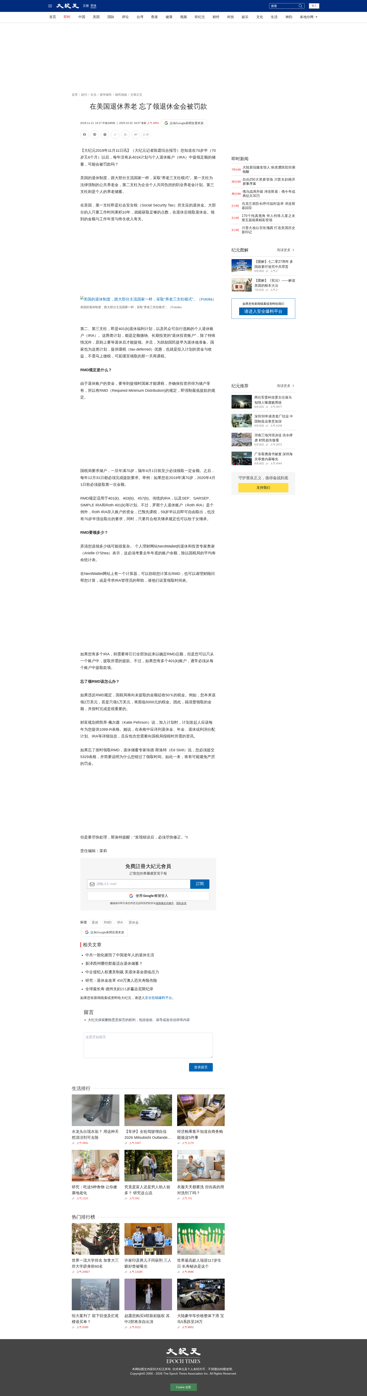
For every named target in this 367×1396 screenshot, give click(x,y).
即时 (67, 17)
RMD (108, 922)
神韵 (288, 17)
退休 (95, 922)
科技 (230, 17)
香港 (154, 17)
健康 (169, 17)
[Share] (74, 1143)
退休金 (133, 922)
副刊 (84, 94)
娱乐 (245, 17)
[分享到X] (105, 135)
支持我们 (263, 487)
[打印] (125, 135)
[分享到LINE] (94, 135)
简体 (93, 5)
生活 (274, 17)
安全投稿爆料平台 (158, 998)
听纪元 (200, 17)
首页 (52, 17)
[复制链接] (115, 134)
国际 (110, 17)
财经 (216, 17)
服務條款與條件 (165, 903)
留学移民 (106, 94)
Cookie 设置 (183, 1387)
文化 (259, 17)
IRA (120, 922)
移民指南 (121, 94)
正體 (86, 5)
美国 (96, 17)
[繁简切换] (145, 135)
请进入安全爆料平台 (263, 311)
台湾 (140, 17)
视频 (183, 17)
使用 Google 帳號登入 (152, 895)
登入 (314, 5)
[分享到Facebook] (84, 135)
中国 (81, 17)
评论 (125, 17)
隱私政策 (181, 903)
